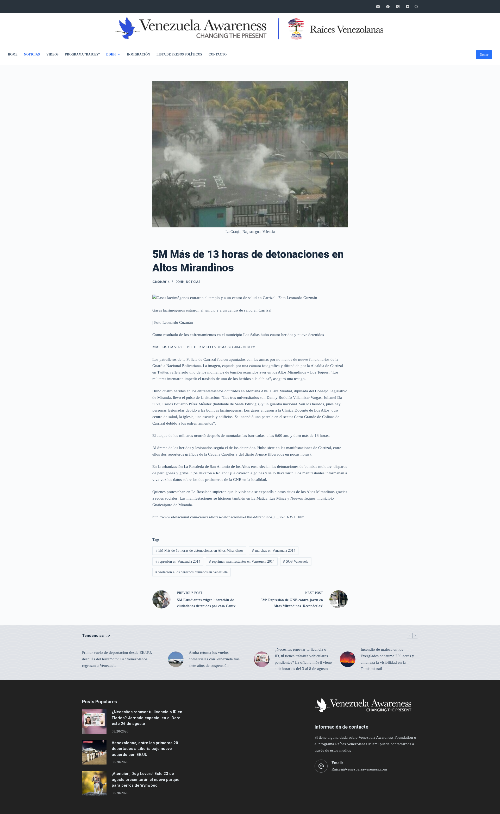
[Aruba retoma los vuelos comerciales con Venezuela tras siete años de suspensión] (176, 659)
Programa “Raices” (82, 54)
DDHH (111, 54)
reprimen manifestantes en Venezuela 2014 (241, 561)
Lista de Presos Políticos (179, 54)
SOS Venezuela (295, 561)
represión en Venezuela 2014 (177, 561)
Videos (52, 54)
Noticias (32, 54)
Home (12, 54)
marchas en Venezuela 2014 (273, 550)
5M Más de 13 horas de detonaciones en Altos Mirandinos (199, 550)
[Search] (416, 6)
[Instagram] (378, 6)
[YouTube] (407, 6)
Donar (484, 55)
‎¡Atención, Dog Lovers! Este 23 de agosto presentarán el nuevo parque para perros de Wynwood (145, 779)
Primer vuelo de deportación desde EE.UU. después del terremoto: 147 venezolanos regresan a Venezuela (117, 659)
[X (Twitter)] (397, 6)
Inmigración (138, 54)
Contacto (218, 54)
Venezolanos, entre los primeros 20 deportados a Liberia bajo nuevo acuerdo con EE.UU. (145, 749)
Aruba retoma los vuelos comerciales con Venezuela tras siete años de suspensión (214, 659)
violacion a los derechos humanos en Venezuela (191, 572)
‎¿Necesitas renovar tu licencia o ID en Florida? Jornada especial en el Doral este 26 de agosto (147, 718)
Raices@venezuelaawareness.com (359, 769)
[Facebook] (388, 6)
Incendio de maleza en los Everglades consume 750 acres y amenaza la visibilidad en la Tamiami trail (387, 659)
